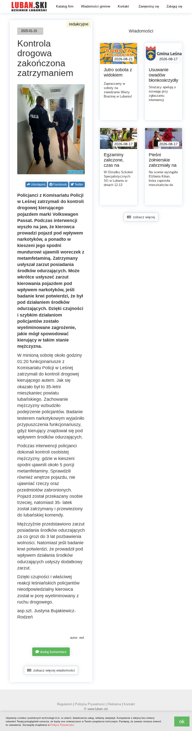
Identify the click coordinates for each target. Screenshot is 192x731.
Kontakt (123, 6)
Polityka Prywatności (90, 704)
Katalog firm (65, 6)
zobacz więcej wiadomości (53, 670)
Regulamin (64, 704)
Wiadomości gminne (95, 6)
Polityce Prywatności (62, 725)
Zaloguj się (174, 6)
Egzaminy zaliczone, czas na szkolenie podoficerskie (117, 165)
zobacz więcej (143, 217)
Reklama (114, 704)
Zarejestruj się (148, 6)
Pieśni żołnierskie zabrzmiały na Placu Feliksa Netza (162, 165)
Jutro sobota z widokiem (118, 72)
